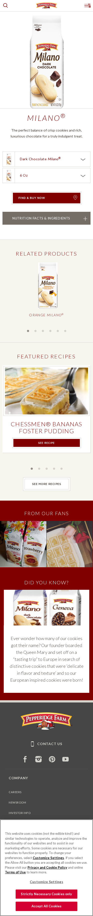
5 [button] (57, 331)
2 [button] (35, 331)
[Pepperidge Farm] (46, 728)
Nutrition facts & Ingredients (41, 218)
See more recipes (46, 484)
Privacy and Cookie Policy (47, 867)
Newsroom (17, 802)
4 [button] (50, 331)
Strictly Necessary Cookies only (46, 894)
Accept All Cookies (46, 906)
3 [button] (42, 331)
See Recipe (46, 443)
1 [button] (28, 331)
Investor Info (20, 812)
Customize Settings (48, 858)
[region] (46, 867)
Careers (15, 792)
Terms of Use (15, 872)
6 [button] (65, 331)
